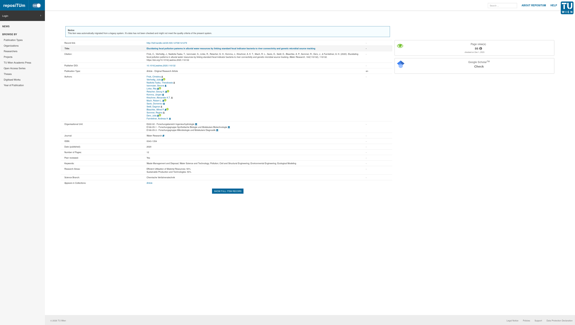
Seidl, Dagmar (153, 106)
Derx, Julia (152, 115)
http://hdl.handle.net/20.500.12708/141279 (167, 42)
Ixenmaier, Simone (155, 85)
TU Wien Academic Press (17, 62)
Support (538, 320)
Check (479, 66)
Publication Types (13, 40)
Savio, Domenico (155, 103)
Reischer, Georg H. (156, 91)
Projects (8, 57)
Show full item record (228, 191)
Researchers (10, 51)
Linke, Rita (152, 88)
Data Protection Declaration (560, 320)
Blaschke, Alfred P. (155, 109)
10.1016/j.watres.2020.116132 (161, 65)
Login (5, 16)
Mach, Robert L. (154, 100)
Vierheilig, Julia (154, 79)
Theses (8, 74)
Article (149, 182)
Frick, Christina (154, 76)
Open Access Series (14, 68)
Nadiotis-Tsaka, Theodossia (160, 82)
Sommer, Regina (154, 112)
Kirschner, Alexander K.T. (159, 97)
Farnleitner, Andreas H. (158, 118)
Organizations (11, 45)
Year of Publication (14, 85)
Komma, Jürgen (154, 94)
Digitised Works (12, 79)
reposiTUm (14, 5)
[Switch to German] (36, 5)
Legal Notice (512, 320)
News (6, 26)
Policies (526, 320)
